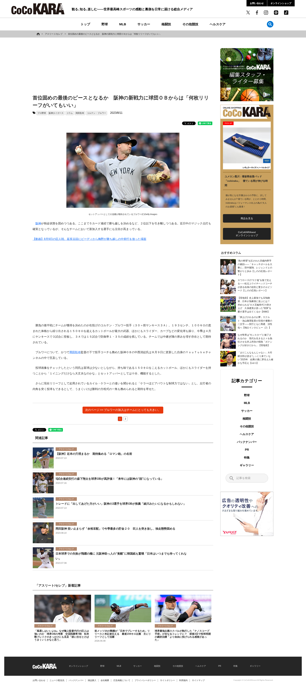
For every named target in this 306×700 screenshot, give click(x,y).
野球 (104, 24)
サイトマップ (198, 680)
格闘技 (166, 24)
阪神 (38, 223)
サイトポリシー (167, 680)
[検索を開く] (270, 24)
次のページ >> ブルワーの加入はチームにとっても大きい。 (123, 409)
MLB (122, 24)
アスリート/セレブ (54, 34)
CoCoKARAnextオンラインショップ (247, 234)
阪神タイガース (56, 113)
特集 (247, 457)
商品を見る (247, 218)
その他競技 (190, 24)
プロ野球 (41, 113)
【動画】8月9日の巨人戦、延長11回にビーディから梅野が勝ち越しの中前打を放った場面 (89, 238)
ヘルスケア (218, 24)
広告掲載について (121, 680)
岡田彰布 (80, 113)
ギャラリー (247, 465)
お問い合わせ (257, 3)
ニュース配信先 (57, 680)
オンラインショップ (281, 3)
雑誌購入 (92, 680)
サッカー (143, 24)
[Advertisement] (123, 67)
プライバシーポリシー (145, 680)
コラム (69, 113)
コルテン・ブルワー (96, 113)
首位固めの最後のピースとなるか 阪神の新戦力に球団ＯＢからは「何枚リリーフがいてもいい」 (115, 34)
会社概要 (105, 680)
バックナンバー (247, 441)
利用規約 (183, 680)
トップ (85, 24)
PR (247, 449)
